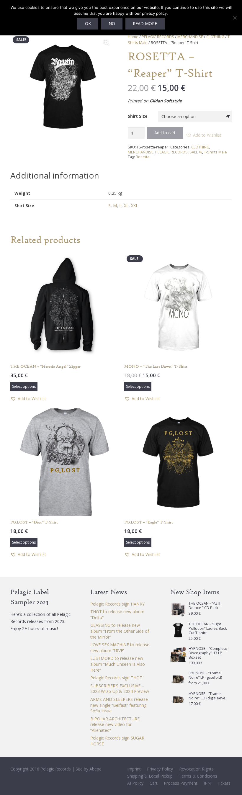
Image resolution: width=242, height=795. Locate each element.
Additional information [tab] (54, 175)
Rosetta (142, 156)
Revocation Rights (196, 769)
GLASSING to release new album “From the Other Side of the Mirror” (119, 630)
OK (88, 23)
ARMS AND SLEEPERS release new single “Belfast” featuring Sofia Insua (119, 705)
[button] (106, 42)
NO (112, 23)
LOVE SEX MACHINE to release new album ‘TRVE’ (119, 647)
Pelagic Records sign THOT (116, 678)
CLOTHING (215, 36)
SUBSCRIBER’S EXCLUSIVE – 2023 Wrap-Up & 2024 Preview (119, 688)
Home (133, 36)
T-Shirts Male (215, 152)
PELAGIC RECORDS (158, 36)
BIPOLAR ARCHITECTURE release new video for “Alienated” (115, 724)
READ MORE (145, 23)
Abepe (95, 769)
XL (126, 205)
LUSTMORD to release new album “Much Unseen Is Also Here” (117, 664)
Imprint (134, 769)
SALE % (195, 152)
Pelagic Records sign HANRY (117, 604)
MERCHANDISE (190, 36)
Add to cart (165, 132)
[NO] (235, 18)
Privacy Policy (160, 769)
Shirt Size (138, 116)
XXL (134, 205)
